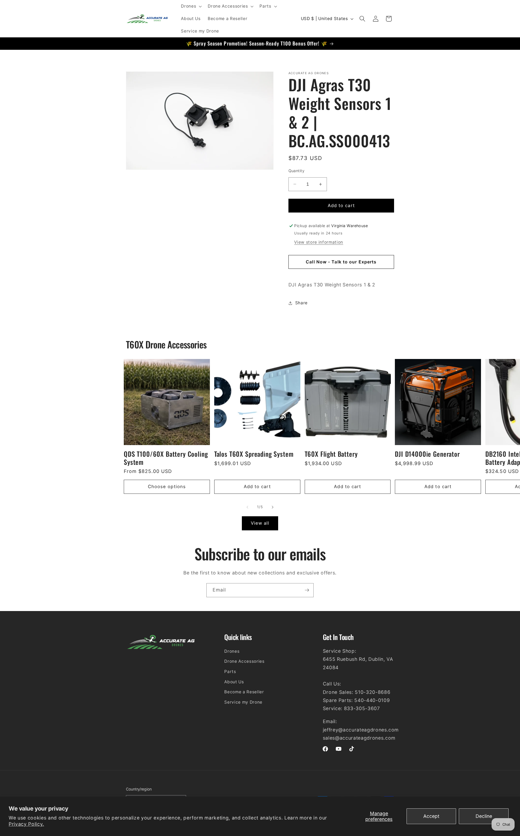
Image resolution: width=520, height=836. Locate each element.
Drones (231, 651)
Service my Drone (243, 702)
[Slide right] (272, 507)
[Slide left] (247, 507)
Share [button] (301, 302)
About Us (234, 681)
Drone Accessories (244, 661)
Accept (431, 816)
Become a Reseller (244, 692)
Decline (484, 816)
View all (260, 523)
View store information (318, 242)
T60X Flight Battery (331, 454)
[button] (190, 6)
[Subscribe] (306, 590)
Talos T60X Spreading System (254, 454)
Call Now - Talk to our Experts (341, 261)
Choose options (167, 486)
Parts (230, 671)
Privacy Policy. (26, 824)
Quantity (296, 170)
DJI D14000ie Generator (427, 454)
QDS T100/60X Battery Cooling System (166, 458)
